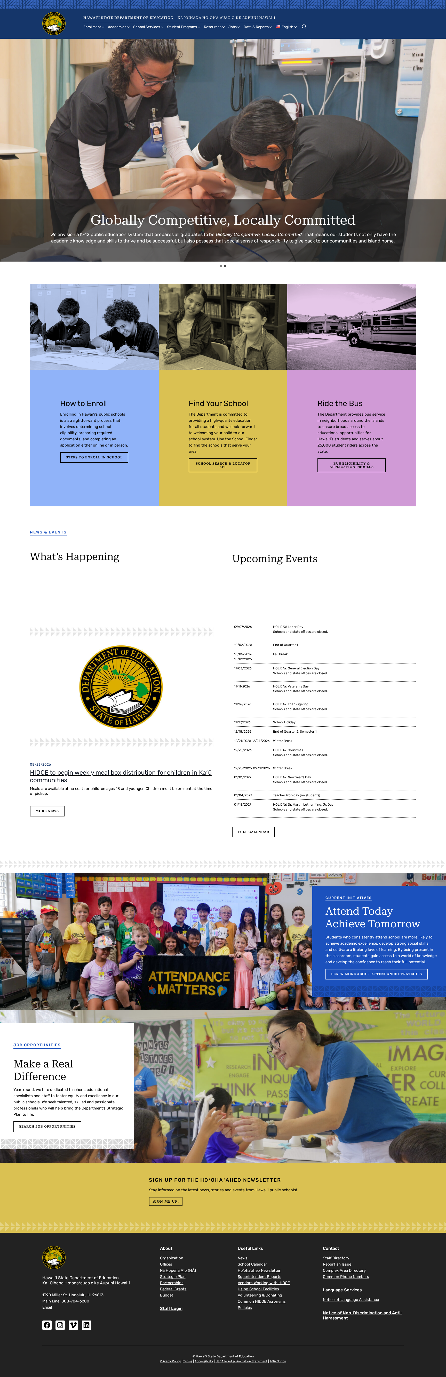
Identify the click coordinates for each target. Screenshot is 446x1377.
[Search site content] (304, 25)
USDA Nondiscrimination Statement (241, 1361)
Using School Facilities (258, 1289)
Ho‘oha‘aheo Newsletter (259, 1270)
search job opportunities (47, 1126)
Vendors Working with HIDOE (264, 1283)
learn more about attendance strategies (376, 974)
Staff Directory (336, 1258)
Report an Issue (337, 1264)
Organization (171, 1258)
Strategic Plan (173, 1276)
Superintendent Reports (259, 1276)
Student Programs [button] (182, 27)
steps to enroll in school (94, 457)
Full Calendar (253, 832)
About (166, 1248)
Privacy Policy (170, 1361)
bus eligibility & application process (352, 465)
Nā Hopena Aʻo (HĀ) (178, 1270)
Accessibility (204, 1361)
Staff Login (171, 1308)
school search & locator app (223, 465)
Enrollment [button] (92, 27)
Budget (166, 1295)
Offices (166, 1264)
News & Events (48, 532)
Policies (245, 1307)
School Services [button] (146, 27)
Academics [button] (117, 27)
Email (47, 1307)
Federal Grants (173, 1289)
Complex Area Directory (344, 1270)
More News (47, 811)
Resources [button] (212, 27)
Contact (331, 1248)
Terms (187, 1361)
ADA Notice (278, 1361)
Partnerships (172, 1283)
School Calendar (252, 1264)
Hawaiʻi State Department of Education (128, 18)
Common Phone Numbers (346, 1276)
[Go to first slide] (437, 150)
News (243, 1258)
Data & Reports (256, 27)
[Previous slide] (9, 150)
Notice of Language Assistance (351, 1299)
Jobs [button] (232, 27)
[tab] (221, 266)
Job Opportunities (37, 1045)
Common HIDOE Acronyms (262, 1301)
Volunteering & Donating (260, 1295)
